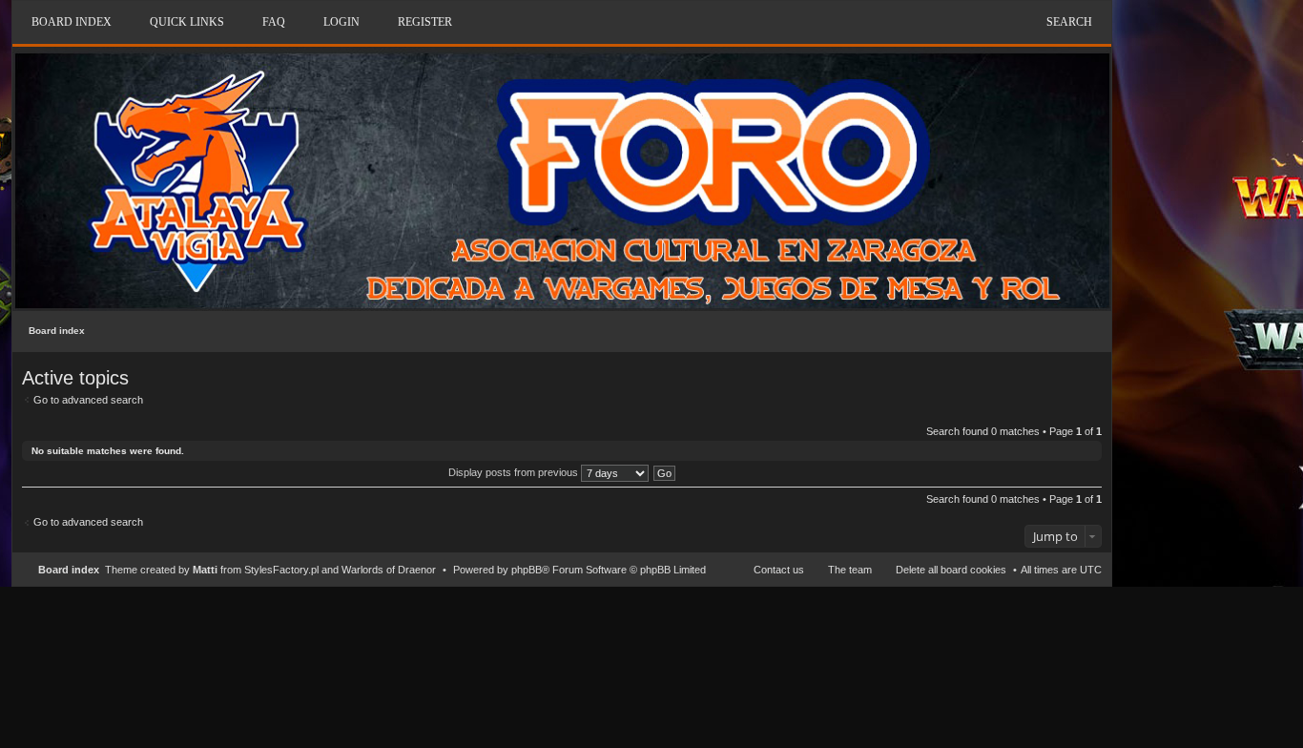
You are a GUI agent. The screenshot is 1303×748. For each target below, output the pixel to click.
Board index (57, 330)
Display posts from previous (514, 472)
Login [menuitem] (341, 22)
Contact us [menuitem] (779, 569)
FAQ (273, 22)
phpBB (526, 569)
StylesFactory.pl (281, 569)
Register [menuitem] (425, 22)
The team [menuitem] (850, 569)
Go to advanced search (88, 399)
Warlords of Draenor (388, 569)
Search (1069, 22)
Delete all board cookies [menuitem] (951, 569)
